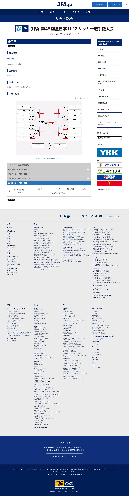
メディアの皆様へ (61, 474)
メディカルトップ (38, 361)
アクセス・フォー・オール (99, 328)
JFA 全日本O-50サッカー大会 (100, 260)
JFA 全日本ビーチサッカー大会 (100, 290)
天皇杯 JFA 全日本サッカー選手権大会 (43, 233)
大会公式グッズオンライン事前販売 (107, 123)
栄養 (35, 375)
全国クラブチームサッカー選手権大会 (43, 244)
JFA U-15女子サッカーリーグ (100, 243)
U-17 (8, 240)
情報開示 (94, 320)
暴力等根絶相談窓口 (39, 420)
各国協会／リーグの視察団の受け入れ (72, 378)
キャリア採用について (75, 474)
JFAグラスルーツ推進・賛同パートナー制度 (18, 335)
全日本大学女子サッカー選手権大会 (101, 234)
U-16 (8, 241)
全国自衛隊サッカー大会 (40, 249)
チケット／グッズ (96, 354)
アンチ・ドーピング (39, 371)
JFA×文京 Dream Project (98, 330)
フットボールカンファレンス (41, 338)
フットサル (95, 344)
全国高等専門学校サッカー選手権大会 (43, 264)
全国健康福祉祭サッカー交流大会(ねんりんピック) (105, 266)
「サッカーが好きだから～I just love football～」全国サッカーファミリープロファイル (19, 333)
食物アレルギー (38, 373)
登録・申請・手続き (97, 318)
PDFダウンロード (82, 98)
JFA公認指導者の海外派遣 (40, 355)
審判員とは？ (37, 311)
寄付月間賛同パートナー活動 (70, 365)
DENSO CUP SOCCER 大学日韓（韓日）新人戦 (46, 261)
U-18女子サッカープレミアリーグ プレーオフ (104, 239)
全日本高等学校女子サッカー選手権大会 (102, 244)
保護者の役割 (37, 400)
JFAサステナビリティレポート (70, 362)
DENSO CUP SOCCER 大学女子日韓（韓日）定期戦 (47, 262)
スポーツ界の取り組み (39, 406)
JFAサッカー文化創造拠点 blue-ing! (102, 295)
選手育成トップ (67, 308)
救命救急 (36, 366)
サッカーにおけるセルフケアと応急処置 (44, 378)
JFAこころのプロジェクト (69, 348)
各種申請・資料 (38, 346)
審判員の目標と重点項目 (40, 323)
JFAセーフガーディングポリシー (42, 389)
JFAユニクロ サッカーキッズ (14, 311)
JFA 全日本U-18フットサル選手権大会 (102, 277)
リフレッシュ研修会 (39, 336)
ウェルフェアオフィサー (40, 410)
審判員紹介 (36, 317)
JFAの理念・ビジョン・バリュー (64, 456)
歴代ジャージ (10, 274)
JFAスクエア (10, 322)
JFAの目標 (94, 313)
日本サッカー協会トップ (98, 308)
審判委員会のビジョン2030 (40, 310)
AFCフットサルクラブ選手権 (100, 285)
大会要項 (101, 55)
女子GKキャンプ (67, 318)
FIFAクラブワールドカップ (40, 269)
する (63, 12)
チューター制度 (38, 348)
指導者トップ (37, 326)
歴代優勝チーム (103, 109)
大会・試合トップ (38, 227)
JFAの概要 (94, 311)
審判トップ (36, 308)
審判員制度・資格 (38, 315)
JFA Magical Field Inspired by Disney (16, 313)
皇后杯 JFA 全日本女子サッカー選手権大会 (103, 229)
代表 (41, 12)
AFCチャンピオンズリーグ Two (41, 238)
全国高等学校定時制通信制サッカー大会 (73, 239)
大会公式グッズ (103, 116)
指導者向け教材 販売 (39, 341)
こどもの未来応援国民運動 (69, 351)
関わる (76, 12)
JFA (64, 305)
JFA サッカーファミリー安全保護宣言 (43, 388)
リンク (94, 365)
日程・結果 (102, 62)
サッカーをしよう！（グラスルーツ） (16, 308)
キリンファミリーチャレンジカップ (16, 318)
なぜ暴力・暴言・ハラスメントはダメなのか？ (45, 396)
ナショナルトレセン (68, 313)
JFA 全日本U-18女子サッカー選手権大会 (103, 237)
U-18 (8, 238)
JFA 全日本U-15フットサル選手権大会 (102, 278)
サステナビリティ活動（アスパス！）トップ (74, 338)
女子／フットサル (11, 261)
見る (52, 12)
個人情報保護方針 (52, 469)
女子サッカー (95, 341)
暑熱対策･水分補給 (38, 364)
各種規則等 (95, 360)
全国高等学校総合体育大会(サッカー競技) (73, 237)
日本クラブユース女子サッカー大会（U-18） (104, 249)
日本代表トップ (11, 227)
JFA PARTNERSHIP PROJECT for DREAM (45, 430)
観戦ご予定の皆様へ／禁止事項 (107, 82)
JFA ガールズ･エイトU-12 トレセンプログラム (74, 320)
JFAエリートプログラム (69, 315)
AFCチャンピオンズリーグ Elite (41, 237)
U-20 (8, 249)
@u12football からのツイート (105, 189)
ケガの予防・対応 (38, 376)
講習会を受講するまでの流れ (41, 333)
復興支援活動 (66, 358)
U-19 (8, 236)
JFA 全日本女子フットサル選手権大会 (102, 272)
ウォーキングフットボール (14, 320)
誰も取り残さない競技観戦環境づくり (72, 341)
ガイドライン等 (38, 358)
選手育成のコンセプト (68, 310)
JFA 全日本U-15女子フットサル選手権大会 (103, 280)
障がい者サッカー (11, 328)
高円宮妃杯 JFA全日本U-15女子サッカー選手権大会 (105, 241)
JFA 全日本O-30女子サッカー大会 (101, 231)
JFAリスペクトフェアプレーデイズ (42, 408)
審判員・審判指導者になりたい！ (42, 313)
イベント (101, 90)
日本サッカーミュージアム (99, 297)
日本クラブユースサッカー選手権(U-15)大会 (74, 254)
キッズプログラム (11, 323)
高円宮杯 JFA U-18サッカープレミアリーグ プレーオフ (77, 234)
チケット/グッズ (115, 4)
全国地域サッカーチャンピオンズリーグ (44, 242)
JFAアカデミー (66, 328)
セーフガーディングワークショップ (43, 415)
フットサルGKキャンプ (68, 322)
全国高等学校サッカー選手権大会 (71, 236)
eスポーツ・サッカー (12, 270)
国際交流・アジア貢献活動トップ (71, 368)
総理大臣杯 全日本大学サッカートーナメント (45, 254)
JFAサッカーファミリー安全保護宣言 (72, 345)
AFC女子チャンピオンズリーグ (100, 251)
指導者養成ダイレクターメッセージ (43, 329)
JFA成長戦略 (95, 315)
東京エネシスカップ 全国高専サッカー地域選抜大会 (47, 266)
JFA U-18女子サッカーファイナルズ (101, 236)
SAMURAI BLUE (11, 232)
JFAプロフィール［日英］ (98, 334)
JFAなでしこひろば (12, 315)
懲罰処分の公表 (38, 422)
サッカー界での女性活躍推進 (70, 343)
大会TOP (101, 49)
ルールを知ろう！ (97, 292)
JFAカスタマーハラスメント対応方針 (64, 471)
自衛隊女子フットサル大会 (99, 273)
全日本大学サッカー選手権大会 (41, 252)
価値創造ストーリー (97, 323)
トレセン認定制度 (67, 311)
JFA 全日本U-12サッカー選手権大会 (72, 261)
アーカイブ (48, 474)
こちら (28, 87)
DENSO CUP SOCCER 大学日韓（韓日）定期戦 (46, 259)
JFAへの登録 (100, 4)
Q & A (93, 362)
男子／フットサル (11, 258)
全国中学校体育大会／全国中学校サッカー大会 (74, 250)
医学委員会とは (38, 380)
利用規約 (42, 469)
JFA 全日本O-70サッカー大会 (100, 264)
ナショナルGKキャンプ (68, 317)
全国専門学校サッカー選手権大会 (42, 267)
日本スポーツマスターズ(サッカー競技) (44, 250)
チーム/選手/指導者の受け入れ (70, 376)
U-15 (8, 243)
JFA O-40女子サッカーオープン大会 (102, 232)
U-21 (8, 235)
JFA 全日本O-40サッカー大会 (100, 259)
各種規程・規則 (96, 317)
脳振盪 (35, 363)
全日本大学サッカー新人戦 (40, 255)
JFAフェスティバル (12, 330)
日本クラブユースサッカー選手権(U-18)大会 (74, 241)
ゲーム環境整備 (67, 327)
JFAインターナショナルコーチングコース (44, 357)
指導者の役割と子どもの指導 (41, 398)
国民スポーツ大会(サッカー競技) (42, 240)
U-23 (8, 233)
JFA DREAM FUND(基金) (40, 427)
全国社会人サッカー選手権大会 (41, 245)
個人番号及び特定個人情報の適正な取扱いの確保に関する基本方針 (80, 469)
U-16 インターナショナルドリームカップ (73, 244)
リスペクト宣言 (38, 386)
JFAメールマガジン (97, 367)
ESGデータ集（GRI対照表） (99, 322)
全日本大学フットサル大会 (99, 275)
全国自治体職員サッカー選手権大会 (43, 247)
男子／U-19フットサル (13, 260)
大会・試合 (64, 18)
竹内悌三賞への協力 (68, 350)
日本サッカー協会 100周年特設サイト (101, 327)
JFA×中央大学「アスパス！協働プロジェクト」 (74, 346)
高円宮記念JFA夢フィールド (70, 332)
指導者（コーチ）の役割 (40, 328)
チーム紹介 (102, 68)
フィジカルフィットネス (40, 352)
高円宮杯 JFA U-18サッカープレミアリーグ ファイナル (77, 229)
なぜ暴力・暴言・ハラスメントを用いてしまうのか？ (47, 394)
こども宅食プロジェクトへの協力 (71, 360)
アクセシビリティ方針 (31, 469)
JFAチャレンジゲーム (12, 316)
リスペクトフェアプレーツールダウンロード (45, 418)
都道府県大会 (102, 103)
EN (125, 4)
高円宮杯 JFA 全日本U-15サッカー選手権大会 (74, 249)
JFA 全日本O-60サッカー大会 (100, 262)
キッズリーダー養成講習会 (14, 325)
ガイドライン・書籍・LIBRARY (42, 382)
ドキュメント (95, 349)
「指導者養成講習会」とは (40, 331)
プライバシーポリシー (109, 469)
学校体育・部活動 (11, 327)
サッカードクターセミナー (40, 368)
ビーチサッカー (11, 266)
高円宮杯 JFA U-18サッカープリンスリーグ (74, 232)
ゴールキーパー (38, 350)
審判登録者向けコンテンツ (40, 318)
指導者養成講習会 (38, 335)
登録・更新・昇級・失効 (40, 345)
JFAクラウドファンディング (41, 424)
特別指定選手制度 (67, 325)
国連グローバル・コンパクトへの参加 (72, 363)
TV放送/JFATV (103, 96)
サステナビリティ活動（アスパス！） (101, 325)
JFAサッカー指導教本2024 (40, 340)
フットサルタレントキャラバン (70, 323)
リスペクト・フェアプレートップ (42, 384)
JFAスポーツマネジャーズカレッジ (71, 353)
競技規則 (36, 320)
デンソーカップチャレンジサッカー (43, 257)
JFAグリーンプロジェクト (69, 339)
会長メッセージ (96, 310)
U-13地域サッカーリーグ (69, 252)
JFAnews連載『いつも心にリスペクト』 (44, 401)
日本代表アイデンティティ (14, 273)
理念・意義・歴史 (38, 343)
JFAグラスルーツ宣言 (12, 310)
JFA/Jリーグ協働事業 (68, 334)
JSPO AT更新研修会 (39, 370)
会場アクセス (102, 75)
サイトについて (17, 469)
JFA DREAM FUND (97, 332)
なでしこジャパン (11, 247)
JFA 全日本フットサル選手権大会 (101, 270)
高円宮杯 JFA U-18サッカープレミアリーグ (74, 231)
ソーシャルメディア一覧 (112, 216)
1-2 (58, 189)
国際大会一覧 (37, 229)
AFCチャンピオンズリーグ (40, 235)
